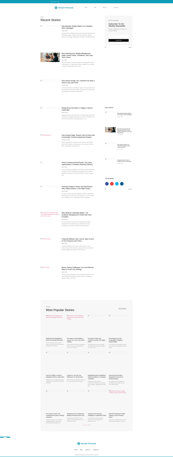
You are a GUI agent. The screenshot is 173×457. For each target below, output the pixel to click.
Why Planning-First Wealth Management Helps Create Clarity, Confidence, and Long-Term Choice (77, 55)
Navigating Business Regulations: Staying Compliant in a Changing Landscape (97, 377)
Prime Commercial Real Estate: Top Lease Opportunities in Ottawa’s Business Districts (77, 163)
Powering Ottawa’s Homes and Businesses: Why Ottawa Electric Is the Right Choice (77, 187)
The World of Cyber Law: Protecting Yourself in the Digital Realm (96, 340)
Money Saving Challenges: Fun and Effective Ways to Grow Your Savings (78, 268)
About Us (105, 7)
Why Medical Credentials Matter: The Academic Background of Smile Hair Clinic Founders (77, 215)
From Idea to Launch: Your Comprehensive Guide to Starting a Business (55, 415)
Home (86, 7)
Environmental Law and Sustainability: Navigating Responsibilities (115, 340)
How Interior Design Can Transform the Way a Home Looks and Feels (78, 82)
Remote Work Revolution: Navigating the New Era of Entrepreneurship (116, 377)
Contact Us (116, 7)
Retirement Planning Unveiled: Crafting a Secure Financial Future (117, 415)
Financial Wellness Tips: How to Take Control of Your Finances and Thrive (78, 240)
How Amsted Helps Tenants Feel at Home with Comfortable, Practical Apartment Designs (78, 136)
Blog (95, 7)
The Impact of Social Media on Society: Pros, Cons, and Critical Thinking (75, 340)
